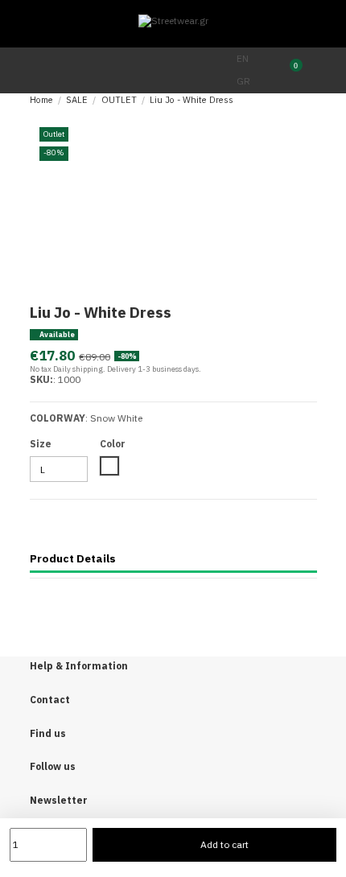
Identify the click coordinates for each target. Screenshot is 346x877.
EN (243, 58)
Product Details (73, 559)
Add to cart (224, 844)
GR (243, 81)
